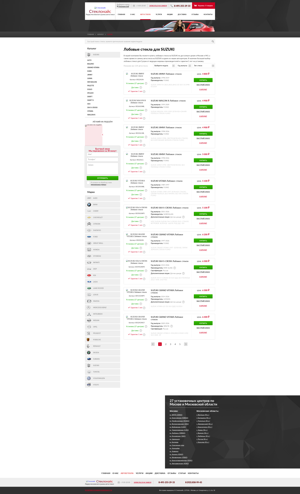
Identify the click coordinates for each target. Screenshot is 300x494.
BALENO (90, 64)
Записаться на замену (158, 6)
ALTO (89, 60)
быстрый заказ (203, 85)
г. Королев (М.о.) (203, 442)
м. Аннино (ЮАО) (176, 454)
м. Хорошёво (175, 448)
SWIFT (89, 97)
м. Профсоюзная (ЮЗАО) (179, 421)
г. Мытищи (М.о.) (203, 415)
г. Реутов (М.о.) (202, 439)
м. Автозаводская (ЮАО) (179, 463)
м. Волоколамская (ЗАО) (179, 424)
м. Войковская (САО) (178, 427)
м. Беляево (174, 442)
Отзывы (195, 14)
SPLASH (90, 93)
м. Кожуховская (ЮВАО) (179, 418)
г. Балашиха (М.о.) (204, 418)
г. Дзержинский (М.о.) (205, 424)
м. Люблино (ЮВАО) (177, 433)
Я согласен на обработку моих (101, 183)
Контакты (208, 14)
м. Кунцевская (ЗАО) (178, 436)
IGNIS (89, 71)
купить (203, 80)
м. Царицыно (175, 439)
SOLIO (89, 89)
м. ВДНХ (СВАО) (176, 415)
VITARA (90, 111)
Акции (170, 14)
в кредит (203, 89)
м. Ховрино (174, 451)
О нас (132, 14)
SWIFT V (90, 100)
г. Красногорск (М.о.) (204, 427)
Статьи (182, 473)
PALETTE (90, 86)
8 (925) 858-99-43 (193, 482)
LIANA (89, 78)
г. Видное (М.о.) (202, 433)
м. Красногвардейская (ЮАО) (181, 460)
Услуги (159, 14)
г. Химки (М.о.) (202, 430)
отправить (102, 178)
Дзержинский (123, 6)
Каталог (100, 34)
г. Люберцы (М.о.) (203, 436)
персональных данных (98, 184)
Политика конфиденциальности (98, 490)
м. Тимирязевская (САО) (179, 430)
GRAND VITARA (93, 67)
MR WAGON (92, 82)
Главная (121, 14)
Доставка (182, 14)
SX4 (88, 104)
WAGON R (91, 115)
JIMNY (89, 75)
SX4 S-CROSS (92, 107)
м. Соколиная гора (177, 445)
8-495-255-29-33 (182, 6)
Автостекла (145, 14)
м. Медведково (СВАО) (178, 457)
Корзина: (205, 6)
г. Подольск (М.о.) (203, 421)
